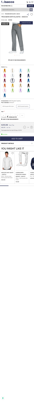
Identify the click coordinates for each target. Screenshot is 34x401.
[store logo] (7, 2)
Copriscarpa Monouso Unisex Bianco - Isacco (21, 174)
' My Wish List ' (32, 2)
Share (28, 14)
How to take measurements (18, 60)
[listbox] (17, 115)
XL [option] (17, 115)
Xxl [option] (22, 115)
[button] (27, 2)
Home (2, 13)
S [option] (3, 115)
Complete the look (26, 22)
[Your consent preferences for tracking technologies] (2, 398)
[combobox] (17, 9)
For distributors (6, 5)
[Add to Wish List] (31, 14)
